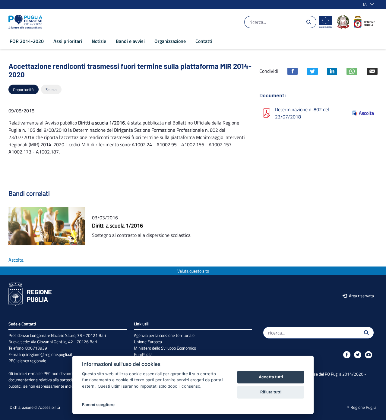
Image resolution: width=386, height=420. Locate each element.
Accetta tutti (271, 376)
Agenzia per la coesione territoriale (164, 335)
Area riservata (361, 295)
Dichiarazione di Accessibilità (35, 407)
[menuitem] (26, 41)
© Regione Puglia (361, 407)
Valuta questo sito (193, 271)
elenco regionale (31, 360)
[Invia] (309, 22)
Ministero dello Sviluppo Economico (165, 348)
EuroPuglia (143, 354)
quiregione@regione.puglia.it (47, 354)
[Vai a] (26, 22)
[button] (366, 5)
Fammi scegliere (98, 404)
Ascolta (366, 113)
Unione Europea (148, 341)
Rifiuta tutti (270, 391)
